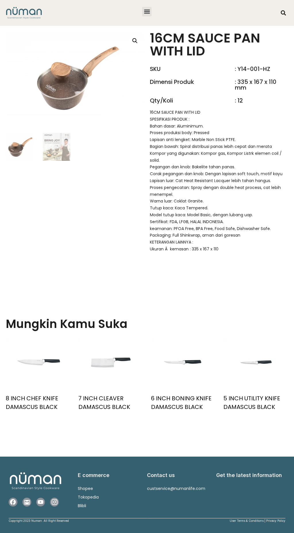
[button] (147, 11)
